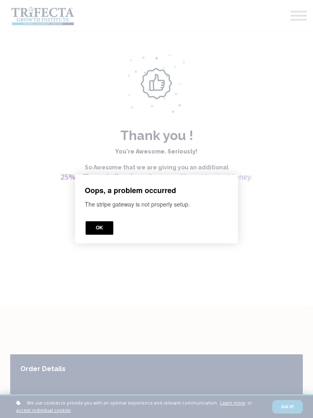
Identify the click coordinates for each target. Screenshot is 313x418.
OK (99, 228)
